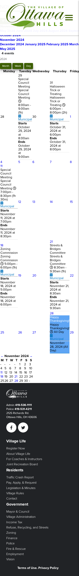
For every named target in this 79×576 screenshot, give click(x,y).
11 (1, 166)
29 (72, 332)
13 (33, 202)
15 (71, 202)
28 (51, 313)
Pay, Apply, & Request (21, 483)
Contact (11, 499)
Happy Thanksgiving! (59, 319)
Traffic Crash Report (20, 477)
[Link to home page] (35, 17)
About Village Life (18, 454)
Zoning (11, 533)
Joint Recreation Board (22, 464)
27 (34, 332)
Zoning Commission (9, 251)
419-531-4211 (23, 409)
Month (5, 66)
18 (1, 245)
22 (72, 276)
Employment (15, 554)
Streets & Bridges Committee (58, 249)
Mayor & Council (17, 512)
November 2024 (12, 40)
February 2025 (57, 44)
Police (10, 543)
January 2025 (35, 44)
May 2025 (7, 49)
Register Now (15, 448)
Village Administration (21, 517)
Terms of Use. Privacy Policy (38, 568)
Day (28, 66)
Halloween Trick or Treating (57, 90)
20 (34, 276)
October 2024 (10, 35)
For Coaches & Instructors (24, 459)
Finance (11, 538)
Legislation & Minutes (20, 488)
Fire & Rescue (16, 549)
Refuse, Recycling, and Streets (27, 527)
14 (51, 202)
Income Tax (14, 522)
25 (2, 332)
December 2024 (12, 44)
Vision (10, 559)
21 (51, 242)
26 (20, 332)
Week (18, 66)
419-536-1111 (23, 405)
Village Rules (15, 493)
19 (19, 276)
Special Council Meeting (24, 83)
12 (19, 202)
